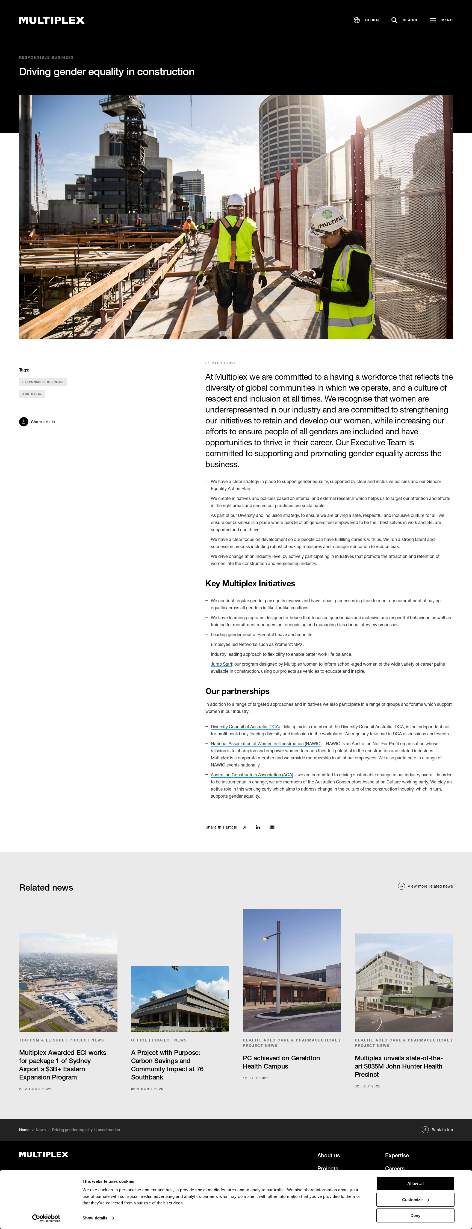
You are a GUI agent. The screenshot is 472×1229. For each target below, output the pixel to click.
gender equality (313, 481)
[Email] (272, 827)
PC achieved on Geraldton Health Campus (281, 1062)
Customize (412, 1199)
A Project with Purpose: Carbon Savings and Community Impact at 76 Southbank (167, 1065)
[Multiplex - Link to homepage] (87, 1154)
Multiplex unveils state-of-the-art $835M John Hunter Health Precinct (399, 1066)
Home (24, 1130)
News (41, 1130)
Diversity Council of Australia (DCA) (245, 726)
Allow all (415, 1183)
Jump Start (221, 663)
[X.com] (244, 827)
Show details (94, 1218)
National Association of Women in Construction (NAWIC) (266, 743)
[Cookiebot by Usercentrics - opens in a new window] (46, 1218)
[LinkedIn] (258, 827)
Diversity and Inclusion (260, 515)
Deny (415, 1215)
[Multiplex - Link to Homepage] (52, 20)
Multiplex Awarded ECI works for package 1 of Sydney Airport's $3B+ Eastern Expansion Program (62, 1065)
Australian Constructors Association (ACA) (252, 774)
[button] (367, 20)
